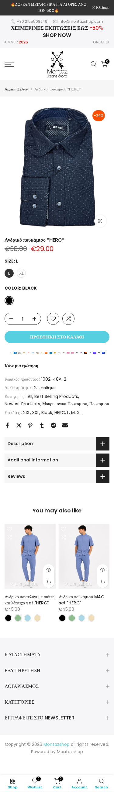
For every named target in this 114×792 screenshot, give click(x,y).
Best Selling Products (56, 396)
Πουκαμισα (99, 404)
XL (79, 413)
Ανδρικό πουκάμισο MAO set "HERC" (82, 600)
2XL (26, 413)
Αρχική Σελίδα (16, 89)
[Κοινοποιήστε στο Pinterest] (30, 425)
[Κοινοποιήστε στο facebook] (7, 425)
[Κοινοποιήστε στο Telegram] (53, 425)
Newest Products (22, 404)
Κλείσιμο (102, 7)
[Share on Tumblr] (42, 425)
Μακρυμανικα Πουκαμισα (64, 404)
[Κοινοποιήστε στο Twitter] (19, 425)
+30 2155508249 (32, 21)
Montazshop (70, 752)
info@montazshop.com (81, 21)
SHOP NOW (57, 35)
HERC (59, 413)
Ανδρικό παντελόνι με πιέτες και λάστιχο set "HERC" (29, 600)
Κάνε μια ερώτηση (21, 366)
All (30, 396)
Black (46, 413)
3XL (35, 413)
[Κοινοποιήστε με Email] (65, 425)
